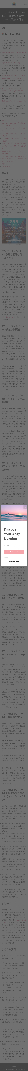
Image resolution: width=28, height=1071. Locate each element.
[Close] (25, 507)
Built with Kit (14, 561)
